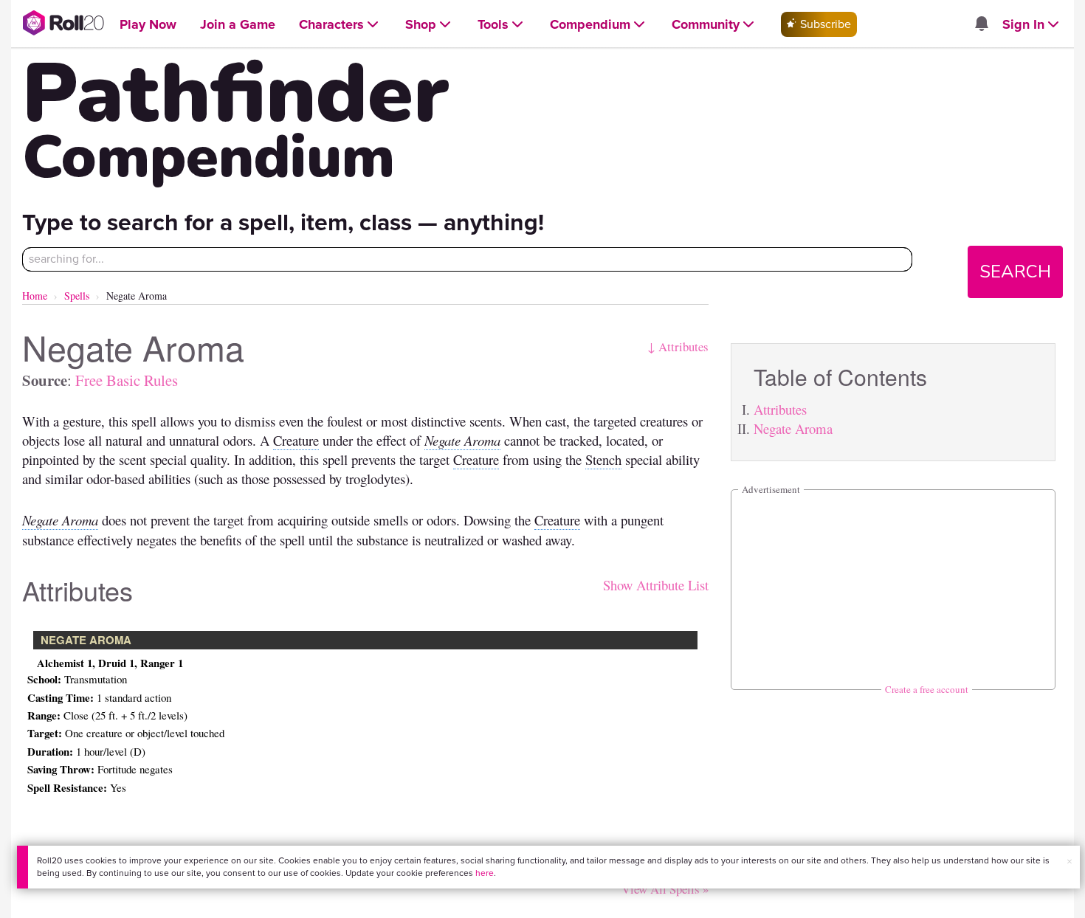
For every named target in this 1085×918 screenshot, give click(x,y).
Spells (76, 296)
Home (34, 296)
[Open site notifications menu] (980, 25)
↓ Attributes (678, 346)
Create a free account (926, 689)
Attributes (780, 409)
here (484, 873)
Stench (603, 459)
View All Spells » (665, 888)
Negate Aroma (793, 428)
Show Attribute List (656, 585)
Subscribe (824, 23)
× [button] (1069, 861)
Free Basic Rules (126, 380)
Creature (296, 440)
